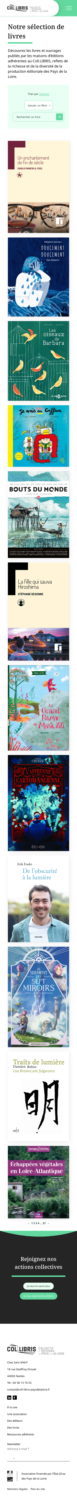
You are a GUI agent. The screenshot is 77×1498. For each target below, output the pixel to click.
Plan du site (38, 1489)
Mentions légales (17, 1489)
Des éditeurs (15, 1420)
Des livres (13, 1427)
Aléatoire (44, 93)
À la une (12, 1407)
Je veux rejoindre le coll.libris (39, 1296)
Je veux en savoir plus (38, 1286)
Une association (17, 1414)
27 (44, 1223)
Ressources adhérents (20, 1434)
